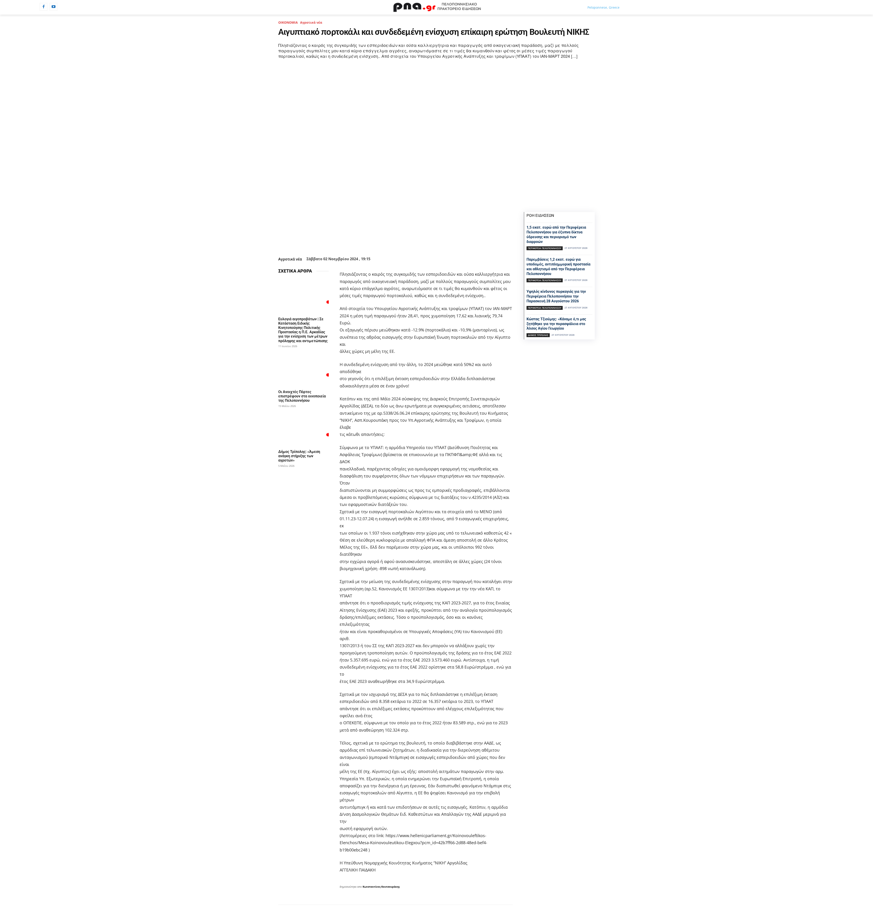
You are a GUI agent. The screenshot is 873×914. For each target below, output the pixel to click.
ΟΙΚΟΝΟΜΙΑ (288, 22)
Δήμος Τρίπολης (538, 335)
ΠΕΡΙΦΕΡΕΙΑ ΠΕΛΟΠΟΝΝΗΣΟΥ (544, 248)
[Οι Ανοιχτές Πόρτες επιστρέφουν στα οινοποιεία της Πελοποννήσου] (303, 369)
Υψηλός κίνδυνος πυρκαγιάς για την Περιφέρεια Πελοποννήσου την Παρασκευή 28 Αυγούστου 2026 (556, 296)
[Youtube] (53, 7)
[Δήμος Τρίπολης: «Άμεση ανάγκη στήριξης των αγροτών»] (303, 429)
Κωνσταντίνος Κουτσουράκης (381, 886)
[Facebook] (43, 7)
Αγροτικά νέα (311, 22)
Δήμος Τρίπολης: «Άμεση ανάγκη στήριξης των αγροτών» (299, 455)
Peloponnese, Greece (603, 7)
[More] (420, 243)
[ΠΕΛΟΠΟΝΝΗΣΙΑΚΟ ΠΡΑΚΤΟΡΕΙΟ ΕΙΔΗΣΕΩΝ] (436, 7)
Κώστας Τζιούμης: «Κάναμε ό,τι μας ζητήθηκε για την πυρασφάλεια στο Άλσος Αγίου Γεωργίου (556, 324)
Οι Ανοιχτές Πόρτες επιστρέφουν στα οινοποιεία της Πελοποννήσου (302, 396)
